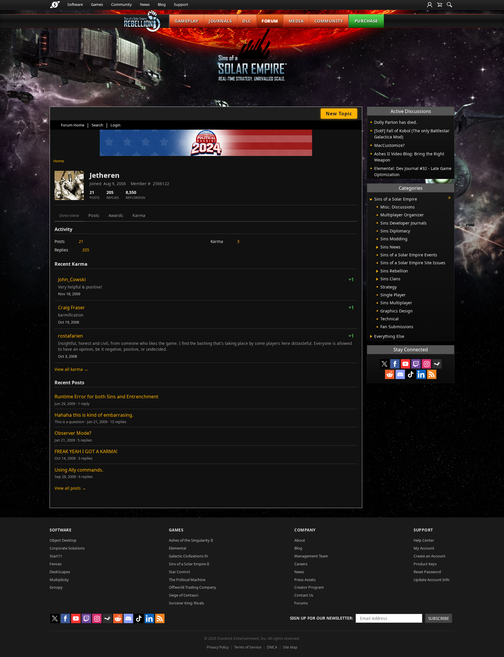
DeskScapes (60, 571)
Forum (270, 21)
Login (115, 125)
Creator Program (309, 587)
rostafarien (70, 336)
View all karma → (71, 369)
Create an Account (429, 556)
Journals (220, 21)
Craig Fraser (71, 307)
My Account (424, 548)
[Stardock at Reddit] (389, 374)
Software (75, 4)
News (145, 4)
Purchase (366, 21)
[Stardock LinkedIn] (421, 374)
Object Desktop (63, 540)
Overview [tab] (69, 215)
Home (58, 161)
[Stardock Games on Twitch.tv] (416, 364)
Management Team (311, 556)
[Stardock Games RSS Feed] (431, 374)
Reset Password (427, 571)
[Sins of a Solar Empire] (252, 59)
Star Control (179, 571)
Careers (300, 563)
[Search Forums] (449, 4)
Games (97, 4)
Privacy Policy (218, 647)
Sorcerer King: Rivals (186, 603)
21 (81, 241)
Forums (301, 603)
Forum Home (72, 125)
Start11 (56, 556)
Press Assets (305, 579)
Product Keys (425, 563)
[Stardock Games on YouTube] (405, 364)
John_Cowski (72, 279)
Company (305, 530)
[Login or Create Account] (429, 4)
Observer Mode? (73, 433)
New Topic (339, 113)
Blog (162, 4)
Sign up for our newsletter (321, 618)
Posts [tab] (93, 215)
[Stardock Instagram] (426, 364)
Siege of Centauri (183, 595)
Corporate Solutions (67, 548)
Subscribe (438, 618)
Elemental (177, 548)
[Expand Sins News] (377, 247)
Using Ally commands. (79, 470)
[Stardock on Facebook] (395, 364)
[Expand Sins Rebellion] (377, 271)
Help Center (424, 540)
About (299, 540)
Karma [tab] (138, 215)
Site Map (290, 647)
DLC (246, 21)
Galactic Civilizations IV (188, 556)
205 (85, 250)
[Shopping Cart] (439, 4)
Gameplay (186, 21)
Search (97, 125)
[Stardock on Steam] (437, 364)
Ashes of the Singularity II (191, 540)
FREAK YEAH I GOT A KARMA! (86, 451)
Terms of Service (247, 647)
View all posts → (70, 488)
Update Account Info (431, 579)
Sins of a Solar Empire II (189, 563)
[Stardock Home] (55, 4)
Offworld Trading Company (192, 587)
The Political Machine (187, 579)
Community (121, 4)
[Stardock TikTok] (410, 374)
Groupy (56, 587)
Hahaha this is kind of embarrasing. (94, 415)
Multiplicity (59, 579)
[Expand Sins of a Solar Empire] (370, 200)
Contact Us (303, 595)
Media (296, 21)
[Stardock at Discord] (400, 374)
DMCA (272, 647)
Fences (56, 563)
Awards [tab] (115, 215)
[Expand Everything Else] (371, 336)
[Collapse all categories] (449, 198)
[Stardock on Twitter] (384, 364)
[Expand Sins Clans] (377, 279)
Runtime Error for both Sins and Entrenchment (106, 396)
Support (181, 4)
